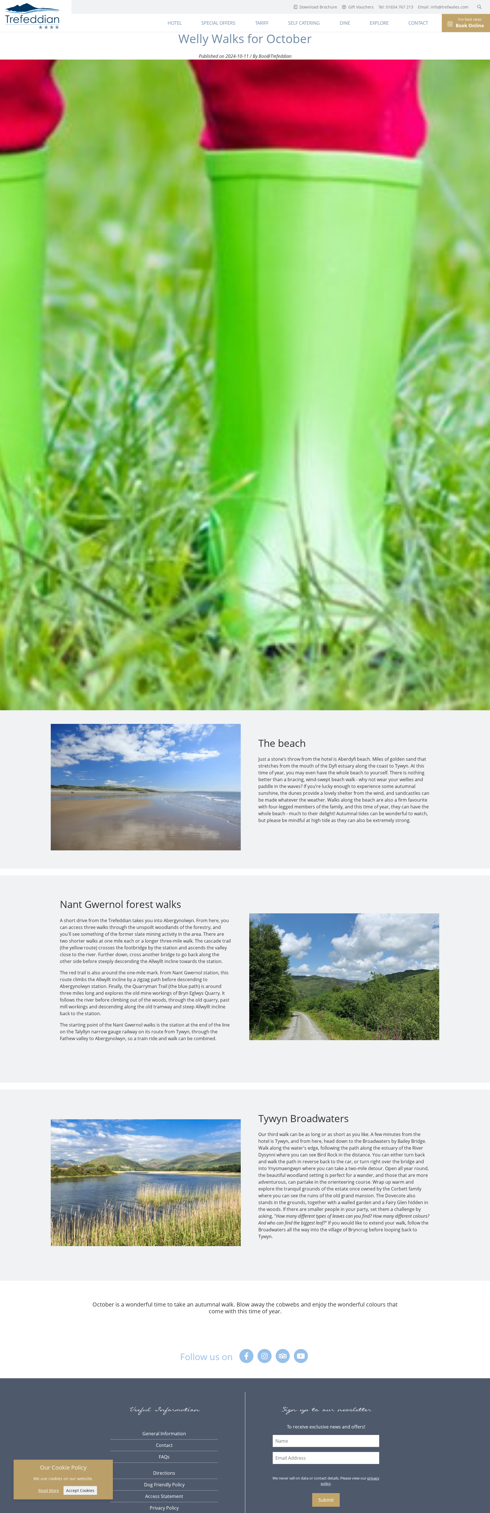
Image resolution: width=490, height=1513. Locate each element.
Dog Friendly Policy (164, 1485)
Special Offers (218, 23)
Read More (48, 1490)
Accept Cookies (80, 1490)
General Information (164, 1433)
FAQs (164, 1457)
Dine (345, 23)
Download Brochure (317, 7)
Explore (379, 23)
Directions (164, 1473)
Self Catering (304, 23)
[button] (479, 7)
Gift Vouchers (360, 7)
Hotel (175, 23)
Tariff (262, 23)
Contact (418, 23)
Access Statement (164, 1496)
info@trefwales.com (450, 7)
